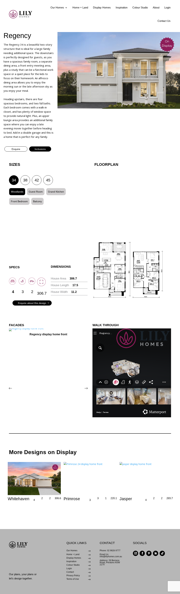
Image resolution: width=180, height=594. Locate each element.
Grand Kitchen (56, 191)
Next (83, 384)
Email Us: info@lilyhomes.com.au (111, 555)
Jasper (126, 498)
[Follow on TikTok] (162, 553)
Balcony (37, 201)
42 (37, 180)
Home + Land (80, 7)
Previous (13, 384)
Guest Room (36, 191)
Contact (70, 572)
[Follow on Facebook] (142, 553)
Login (167, 7)
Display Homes (102, 7)
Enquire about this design (32, 303)
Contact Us (164, 20)
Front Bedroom (19, 201)
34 (14, 180)
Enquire (16, 149)
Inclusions (40, 149)
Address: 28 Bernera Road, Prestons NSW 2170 (110, 562)
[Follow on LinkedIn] (155, 553)
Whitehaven (18, 498)
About (156, 7)
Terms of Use (72, 579)
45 (48, 180)
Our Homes (57, 7)
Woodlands (17, 191)
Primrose (72, 498)
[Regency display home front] (48, 329)
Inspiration (121, 7)
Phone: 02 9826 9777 (110, 550)
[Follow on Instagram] (135, 553)
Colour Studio (140, 7)
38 (25, 180)
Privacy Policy (73, 575)
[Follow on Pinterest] (149, 553)
